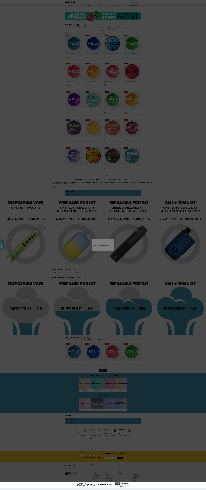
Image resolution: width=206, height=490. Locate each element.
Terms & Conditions (86, 488)
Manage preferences (121, 486)
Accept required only (124, 483)
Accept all (117, 483)
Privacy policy (79, 488)
